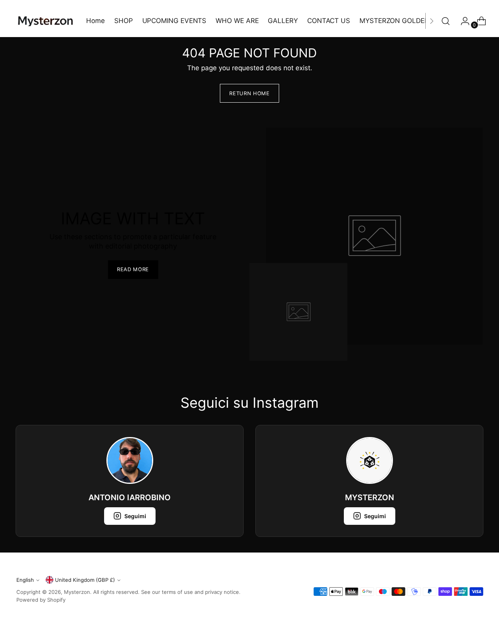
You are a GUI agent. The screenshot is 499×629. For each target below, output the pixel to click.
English (25, 580)
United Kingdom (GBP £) (85, 580)
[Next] (431, 21)
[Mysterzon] (45, 21)
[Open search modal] (445, 21)
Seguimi (135, 516)
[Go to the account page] (462, 21)
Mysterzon (77, 592)
